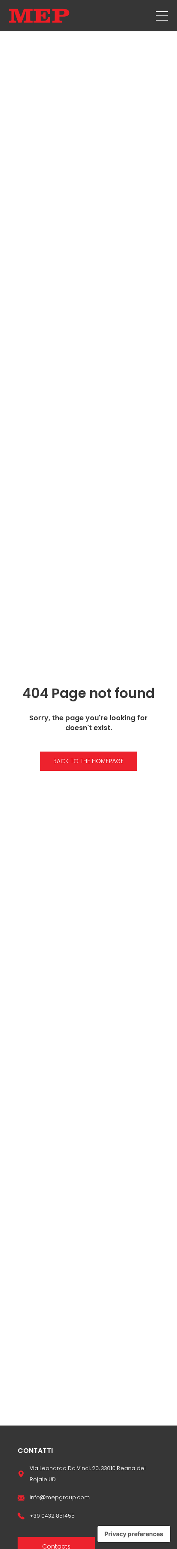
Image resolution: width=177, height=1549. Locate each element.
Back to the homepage (88, 761)
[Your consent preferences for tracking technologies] (134, 1534)
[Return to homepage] (39, 16)
